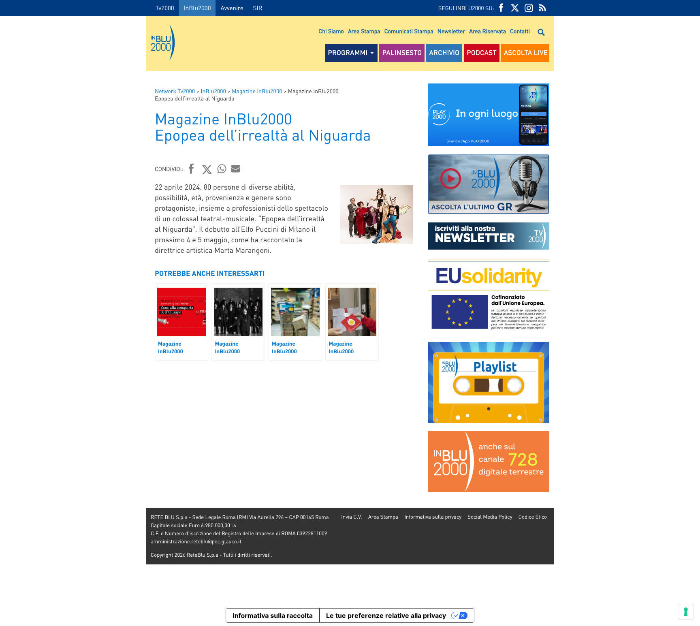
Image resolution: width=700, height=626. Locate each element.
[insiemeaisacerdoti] (73, 318)
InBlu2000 (197, 8)
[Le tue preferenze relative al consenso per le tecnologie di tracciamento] (686, 612)
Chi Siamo (331, 31)
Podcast (482, 52)
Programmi (347, 52)
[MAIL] (236, 168)
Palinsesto (402, 52)
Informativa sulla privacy (432, 516)
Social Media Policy (489, 516)
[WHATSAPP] (222, 168)
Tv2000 (165, 8)
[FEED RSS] (542, 8)
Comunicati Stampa (408, 31)
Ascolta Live (526, 52)
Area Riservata (487, 31)
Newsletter (451, 31)
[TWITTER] (515, 8)
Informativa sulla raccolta (273, 615)
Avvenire (231, 8)
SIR (257, 8)
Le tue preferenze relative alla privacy (386, 615)
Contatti (520, 31)
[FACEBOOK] (501, 8)
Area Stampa (364, 31)
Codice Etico (533, 516)
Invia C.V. (351, 516)
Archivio (444, 52)
